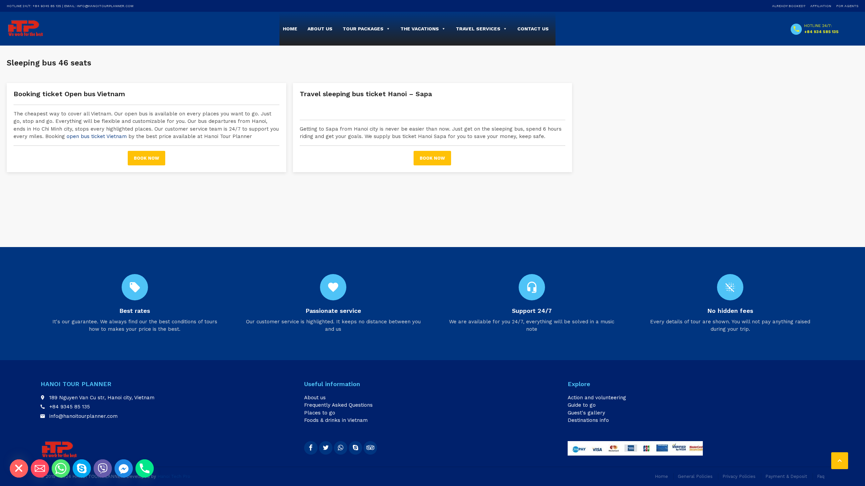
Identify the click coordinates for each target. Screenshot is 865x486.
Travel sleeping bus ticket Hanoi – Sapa (366, 94)
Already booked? (788, 6)
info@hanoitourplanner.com (83, 416)
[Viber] (103, 468)
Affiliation (820, 6)
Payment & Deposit (786, 476)
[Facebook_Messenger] (124, 468)
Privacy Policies (739, 476)
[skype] (355, 448)
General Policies (695, 476)
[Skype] (82, 468)
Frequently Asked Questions (338, 405)
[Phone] (144, 468)
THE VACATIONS (419, 28)
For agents (847, 6)
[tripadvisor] (370, 448)
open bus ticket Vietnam (97, 136)
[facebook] (311, 448)
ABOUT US (319, 28)
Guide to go (582, 405)
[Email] (40, 468)
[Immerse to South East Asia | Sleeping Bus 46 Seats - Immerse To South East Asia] (25, 28)
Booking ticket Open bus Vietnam (69, 94)
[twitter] (325, 448)
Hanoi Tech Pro (173, 476)
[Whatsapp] (61, 468)
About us (315, 398)
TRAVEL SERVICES (478, 28)
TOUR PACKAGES (363, 28)
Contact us (533, 28)
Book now (146, 158)
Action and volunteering (597, 398)
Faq (820, 476)
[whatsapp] (340, 448)
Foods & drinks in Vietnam (336, 420)
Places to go (319, 413)
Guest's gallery (586, 413)
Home (290, 28)
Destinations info (588, 420)
